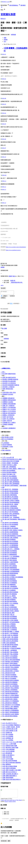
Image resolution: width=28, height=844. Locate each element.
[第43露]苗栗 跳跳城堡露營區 (10, 543)
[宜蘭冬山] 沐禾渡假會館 (9, 407)
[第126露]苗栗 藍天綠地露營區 (10, 691)
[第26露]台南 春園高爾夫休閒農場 (11, 510)
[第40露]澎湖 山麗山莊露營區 (10, 537)
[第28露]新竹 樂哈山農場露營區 (10, 513)
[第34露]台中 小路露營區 (9, 526)
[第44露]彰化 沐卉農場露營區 (10, 545)
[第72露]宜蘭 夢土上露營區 (9, 597)
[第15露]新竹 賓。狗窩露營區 (10, 489)
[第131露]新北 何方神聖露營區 (10, 701)
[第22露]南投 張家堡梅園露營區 (10, 502)
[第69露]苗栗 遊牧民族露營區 (10, 592)
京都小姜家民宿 (6, 450)
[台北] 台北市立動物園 (8, 751)
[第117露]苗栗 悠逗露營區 (9, 674)
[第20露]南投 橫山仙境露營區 (10, 498)
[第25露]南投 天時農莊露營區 (10, 508)
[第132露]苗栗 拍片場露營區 (10, 703)
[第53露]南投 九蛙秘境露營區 (10, 562)
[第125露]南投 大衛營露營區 (10, 689)
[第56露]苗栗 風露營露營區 (9, 567)
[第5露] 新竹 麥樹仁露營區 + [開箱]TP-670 (13, 468)
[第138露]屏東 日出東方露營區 (10, 714)
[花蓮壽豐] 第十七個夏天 (9, 422)
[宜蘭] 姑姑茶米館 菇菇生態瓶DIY (11, 779)
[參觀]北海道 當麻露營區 (9, 642)
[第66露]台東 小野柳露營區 (9, 586)
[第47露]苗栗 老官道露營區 (9, 550)
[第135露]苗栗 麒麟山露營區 (10, 708)
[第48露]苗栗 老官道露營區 (9, 552)
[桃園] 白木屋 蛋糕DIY (8, 755)
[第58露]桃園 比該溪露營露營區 (10, 571)
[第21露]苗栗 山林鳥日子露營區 (10, 500)
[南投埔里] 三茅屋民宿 (8, 387)
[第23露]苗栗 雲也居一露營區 (10, 504)
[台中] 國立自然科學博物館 (9, 760)
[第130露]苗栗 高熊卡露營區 (10, 699)
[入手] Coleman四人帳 (8, 457)
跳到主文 (3, 18)
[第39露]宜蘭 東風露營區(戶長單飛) (11, 535)
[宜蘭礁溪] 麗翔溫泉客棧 (9, 400)
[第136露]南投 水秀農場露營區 (10, 710)
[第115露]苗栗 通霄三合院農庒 (10, 671)
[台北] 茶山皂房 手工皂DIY (9, 723)
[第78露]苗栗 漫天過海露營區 (10, 609)
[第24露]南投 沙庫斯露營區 (9, 506)
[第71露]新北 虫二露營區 (9, 596)
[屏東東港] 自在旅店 (7, 394)
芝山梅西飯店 (5, 443)
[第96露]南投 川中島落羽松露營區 (11, 648)
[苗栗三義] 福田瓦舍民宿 (9, 377)
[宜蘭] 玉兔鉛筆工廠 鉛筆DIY (10, 774)
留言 (14, 276)
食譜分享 (12, 280)
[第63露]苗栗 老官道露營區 (9, 581)
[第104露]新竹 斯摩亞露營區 (10, 663)
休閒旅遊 (13, 34)
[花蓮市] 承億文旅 (7, 420)
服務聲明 (17, 820)
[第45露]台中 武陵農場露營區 (10, 547)
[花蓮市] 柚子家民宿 (7, 417)
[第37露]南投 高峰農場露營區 (10, 532)
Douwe (6, 801)
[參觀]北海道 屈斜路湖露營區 (10, 639)
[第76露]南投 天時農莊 (8, 605)
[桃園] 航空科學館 (7, 757)
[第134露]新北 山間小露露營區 (10, 706)
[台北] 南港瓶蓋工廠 (7, 738)
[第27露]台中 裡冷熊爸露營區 (10, 512)
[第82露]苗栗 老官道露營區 (9, 616)
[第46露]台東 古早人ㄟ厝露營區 (10, 549)
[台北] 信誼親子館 (7, 732)
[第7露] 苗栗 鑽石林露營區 (9, 472)
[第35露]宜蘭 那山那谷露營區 (10, 528)
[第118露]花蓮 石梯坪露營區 (10, 676)
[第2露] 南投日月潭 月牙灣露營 (10, 461)
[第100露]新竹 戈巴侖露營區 (10, 656)
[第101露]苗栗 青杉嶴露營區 (10, 658)
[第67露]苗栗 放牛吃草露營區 (10, 588)
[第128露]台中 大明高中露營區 (10, 695)
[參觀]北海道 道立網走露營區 (10, 641)
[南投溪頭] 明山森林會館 (9, 381)
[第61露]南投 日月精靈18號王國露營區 (12, 577)
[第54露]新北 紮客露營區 (9, 564)
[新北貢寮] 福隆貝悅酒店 (9, 373)
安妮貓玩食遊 (8, 14)
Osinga (10, 801)
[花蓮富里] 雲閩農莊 (7, 424)
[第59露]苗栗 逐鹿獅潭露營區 (10, 573)
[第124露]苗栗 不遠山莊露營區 (10, 688)
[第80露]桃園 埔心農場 (8, 612)
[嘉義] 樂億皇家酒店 (7, 388)
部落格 (5, 39)
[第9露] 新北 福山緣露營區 (9, 476)
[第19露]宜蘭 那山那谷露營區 (10, 496)
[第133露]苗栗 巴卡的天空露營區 (11, 704)
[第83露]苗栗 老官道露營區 (9, 618)
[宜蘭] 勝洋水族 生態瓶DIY (9, 772)
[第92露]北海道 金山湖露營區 (10, 635)
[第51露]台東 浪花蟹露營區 (9, 558)
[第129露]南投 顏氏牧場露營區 (10, 697)
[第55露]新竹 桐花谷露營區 (9, 566)
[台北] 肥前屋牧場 (7, 753)
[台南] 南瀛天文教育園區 (9, 768)
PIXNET (7, 818)
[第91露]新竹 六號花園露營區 (10, 633)
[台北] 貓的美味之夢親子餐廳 (10, 747)
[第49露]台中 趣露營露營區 (9, 554)
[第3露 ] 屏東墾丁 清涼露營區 (10, 463)
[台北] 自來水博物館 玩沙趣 (9, 730)
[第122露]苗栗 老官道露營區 (10, 684)
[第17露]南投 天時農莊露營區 (10, 493)
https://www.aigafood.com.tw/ (13, 250)
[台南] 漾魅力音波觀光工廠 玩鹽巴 (11, 770)
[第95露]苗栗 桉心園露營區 (9, 646)
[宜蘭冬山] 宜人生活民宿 (9, 409)
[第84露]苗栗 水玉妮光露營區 (10, 620)
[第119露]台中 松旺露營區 (9, 678)
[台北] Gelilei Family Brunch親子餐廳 (12, 742)
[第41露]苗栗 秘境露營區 (9, 539)
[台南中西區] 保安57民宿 (9, 392)
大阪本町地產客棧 (7, 444)
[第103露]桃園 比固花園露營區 (10, 661)
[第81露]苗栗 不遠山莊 (8, 614)
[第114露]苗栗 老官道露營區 (10, 669)
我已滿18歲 (3, 840)
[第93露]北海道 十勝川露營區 (10, 637)
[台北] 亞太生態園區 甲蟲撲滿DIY (11, 725)
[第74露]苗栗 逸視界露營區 (9, 601)
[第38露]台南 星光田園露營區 (10, 534)
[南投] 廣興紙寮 (6, 764)
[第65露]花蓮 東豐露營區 (9, 584)
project (14, 801)
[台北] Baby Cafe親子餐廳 (9, 743)
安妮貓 (2, 267)
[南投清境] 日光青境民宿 (9, 383)
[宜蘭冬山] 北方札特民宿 (9, 411)
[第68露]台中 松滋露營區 (9, 590)
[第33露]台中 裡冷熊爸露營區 (10, 524)
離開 (9, 840)
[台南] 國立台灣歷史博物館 (9, 766)
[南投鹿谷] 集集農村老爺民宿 (10, 379)
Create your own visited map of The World (11, 800)
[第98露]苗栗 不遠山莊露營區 (10, 652)
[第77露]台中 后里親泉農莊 (9, 607)
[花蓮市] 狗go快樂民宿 (8, 418)
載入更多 (3, 288)
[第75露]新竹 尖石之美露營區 (10, 603)
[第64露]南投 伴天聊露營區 (9, 582)
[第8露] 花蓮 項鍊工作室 (8, 474)
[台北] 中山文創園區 (7, 736)
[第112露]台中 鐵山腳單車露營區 (11, 665)
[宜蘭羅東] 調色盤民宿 (8, 398)
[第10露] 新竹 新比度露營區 (9, 478)
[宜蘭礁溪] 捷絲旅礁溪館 (9, 403)
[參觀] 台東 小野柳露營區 (9, 466)
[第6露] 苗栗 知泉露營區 (8, 470)
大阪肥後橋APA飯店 (7, 446)
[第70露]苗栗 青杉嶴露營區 (9, 594)
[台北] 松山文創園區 (7, 740)
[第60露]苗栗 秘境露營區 (9, 575)
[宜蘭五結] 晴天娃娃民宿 (9, 413)
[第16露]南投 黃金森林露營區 (10, 491)
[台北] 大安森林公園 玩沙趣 (9, 728)
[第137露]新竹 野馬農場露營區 (10, 712)
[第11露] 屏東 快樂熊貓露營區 (10, 480)
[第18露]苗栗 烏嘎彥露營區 (9, 495)
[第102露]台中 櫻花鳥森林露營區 (11, 659)
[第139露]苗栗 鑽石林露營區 (10, 716)
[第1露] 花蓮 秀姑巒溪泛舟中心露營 (12, 459)
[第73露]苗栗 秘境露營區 (9, 599)
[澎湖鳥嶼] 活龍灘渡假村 (9, 428)
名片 (5, 41)
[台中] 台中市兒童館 (7, 759)
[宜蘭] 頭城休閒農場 (7, 777)
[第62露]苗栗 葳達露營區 (9, 579)
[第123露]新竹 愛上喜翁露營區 (10, 686)
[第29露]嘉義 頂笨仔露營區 (9, 515)
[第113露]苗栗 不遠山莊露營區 (10, 667)
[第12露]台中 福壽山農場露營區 (10, 481)
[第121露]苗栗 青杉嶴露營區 (10, 682)
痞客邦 (10, 276)
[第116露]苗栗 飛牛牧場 (8, 673)
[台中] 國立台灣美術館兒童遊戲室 (11, 762)
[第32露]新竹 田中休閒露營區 (10, 522)
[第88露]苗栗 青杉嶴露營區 (9, 627)
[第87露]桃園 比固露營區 (9, 626)
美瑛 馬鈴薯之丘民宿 (7, 437)
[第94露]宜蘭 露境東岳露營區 (10, 644)
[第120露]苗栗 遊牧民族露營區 (10, 680)
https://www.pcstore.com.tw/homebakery (16, 247)
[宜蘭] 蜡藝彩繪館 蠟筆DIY (9, 775)
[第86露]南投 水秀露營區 (9, 624)
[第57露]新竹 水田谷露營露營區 (10, 569)
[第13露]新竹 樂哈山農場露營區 (10, 483)
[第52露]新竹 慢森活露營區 (9, 560)
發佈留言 (3, 297)
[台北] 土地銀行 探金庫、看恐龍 (11, 727)
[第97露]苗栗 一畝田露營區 (9, 650)
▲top (2, 285)
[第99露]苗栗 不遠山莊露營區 (10, 654)
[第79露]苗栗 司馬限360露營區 (10, 611)
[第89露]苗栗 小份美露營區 (9, 629)
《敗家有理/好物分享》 (16, 282)
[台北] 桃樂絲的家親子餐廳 (9, 745)
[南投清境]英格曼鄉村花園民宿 (10, 385)
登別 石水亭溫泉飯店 (7, 439)
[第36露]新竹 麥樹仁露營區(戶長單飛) (12, 530)
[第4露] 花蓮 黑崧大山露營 (9, 465)
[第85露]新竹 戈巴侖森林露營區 (10, 622)
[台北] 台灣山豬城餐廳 (8, 749)
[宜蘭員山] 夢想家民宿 (8, 415)
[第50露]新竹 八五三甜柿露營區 (10, 556)
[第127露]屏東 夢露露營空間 (10, 693)
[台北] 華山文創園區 (7, 734)
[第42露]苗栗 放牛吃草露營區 (10, 541)
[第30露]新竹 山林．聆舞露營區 (10, 517)
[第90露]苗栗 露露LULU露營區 (10, 631)
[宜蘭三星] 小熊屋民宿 (8, 405)
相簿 (5, 37)
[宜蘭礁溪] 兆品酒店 (7, 402)
